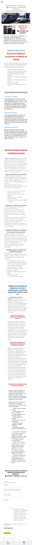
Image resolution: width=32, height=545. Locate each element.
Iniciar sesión (27, 537)
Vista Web (27, 538)
